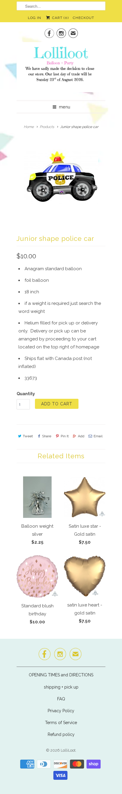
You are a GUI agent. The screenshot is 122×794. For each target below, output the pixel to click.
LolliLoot (68, 750)
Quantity (26, 393)
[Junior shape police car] (61, 177)
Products (47, 127)
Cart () (59, 18)
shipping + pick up (61, 687)
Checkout (83, 18)
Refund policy (61, 734)
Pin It (64, 436)
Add (81, 436)
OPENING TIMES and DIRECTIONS (61, 675)
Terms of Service (61, 722)
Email (98, 436)
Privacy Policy (61, 710)
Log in (34, 18)
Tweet (28, 436)
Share (46, 436)
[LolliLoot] (61, 69)
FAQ (61, 699)
